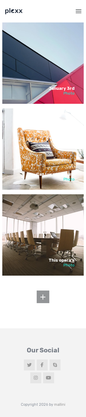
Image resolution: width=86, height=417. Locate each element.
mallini (59, 404)
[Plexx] (14, 11)
